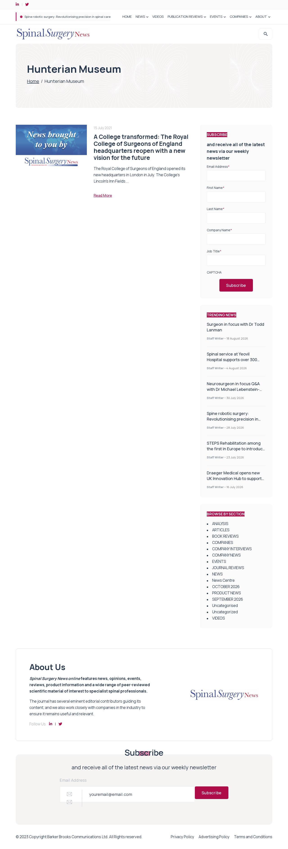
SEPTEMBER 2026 (227, 599)
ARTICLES (221, 529)
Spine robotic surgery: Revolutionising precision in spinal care (67, 17)
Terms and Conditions (253, 836)
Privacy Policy (182, 836)
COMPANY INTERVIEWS (232, 548)
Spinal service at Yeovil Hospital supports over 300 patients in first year (232, 359)
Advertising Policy (214, 836)
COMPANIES (239, 16)
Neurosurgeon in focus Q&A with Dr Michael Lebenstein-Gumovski (233, 389)
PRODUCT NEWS (226, 592)
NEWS (140, 16)
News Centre (223, 580)
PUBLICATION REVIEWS (185, 16)
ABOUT (261, 16)
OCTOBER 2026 (226, 586)
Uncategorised (225, 605)
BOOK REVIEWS (225, 536)
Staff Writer (215, 338)
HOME (127, 16)
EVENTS (216, 16)
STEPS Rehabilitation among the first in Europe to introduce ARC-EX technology (236, 448)
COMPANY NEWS (226, 555)
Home (33, 81)
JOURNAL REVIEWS (228, 567)
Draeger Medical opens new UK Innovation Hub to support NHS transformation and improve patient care (234, 481)
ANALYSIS (220, 523)
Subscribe (236, 285)
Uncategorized (225, 611)
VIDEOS (158, 16)
